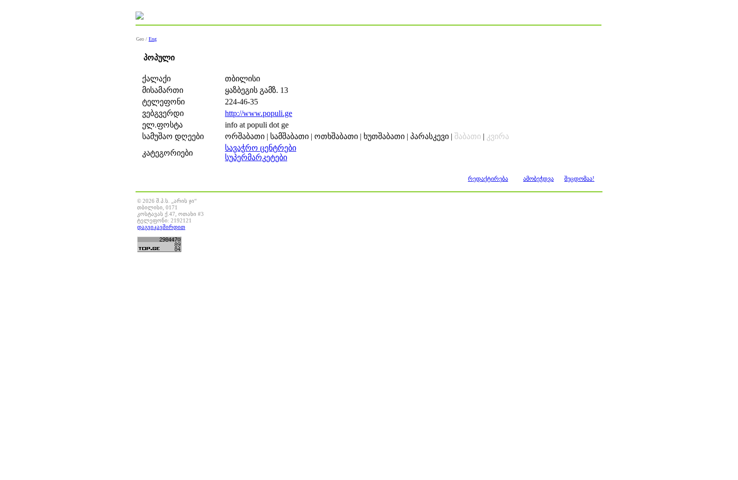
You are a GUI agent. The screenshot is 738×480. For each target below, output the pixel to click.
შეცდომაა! (579, 178)
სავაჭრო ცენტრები (260, 148)
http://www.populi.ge (258, 113)
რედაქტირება (488, 178)
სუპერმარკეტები (256, 157)
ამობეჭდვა (538, 178)
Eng (153, 39)
